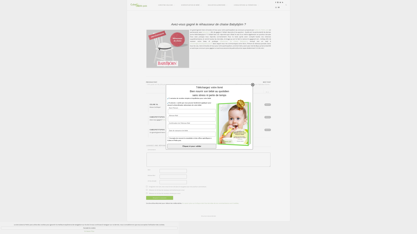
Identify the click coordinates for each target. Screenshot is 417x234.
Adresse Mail (173, 115)
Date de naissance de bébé (178, 130)
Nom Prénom (173, 108)
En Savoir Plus (89, 231)
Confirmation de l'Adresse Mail (179, 123)
